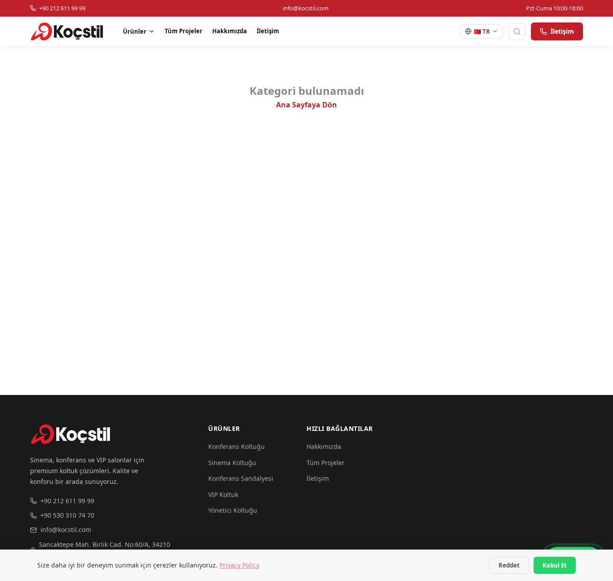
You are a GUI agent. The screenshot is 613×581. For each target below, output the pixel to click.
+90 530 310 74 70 (67, 515)
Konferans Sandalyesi (240, 478)
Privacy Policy (239, 565)
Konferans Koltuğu (236, 446)
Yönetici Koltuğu (232, 510)
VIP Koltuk (223, 494)
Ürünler (134, 31)
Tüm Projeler (183, 31)
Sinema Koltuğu (232, 462)
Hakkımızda (229, 31)
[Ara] (516, 31)
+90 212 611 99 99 (67, 501)
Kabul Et (555, 565)
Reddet (509, 565)
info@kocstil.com (65, 529)
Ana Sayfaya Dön (306, 105)
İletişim (268, 31)
